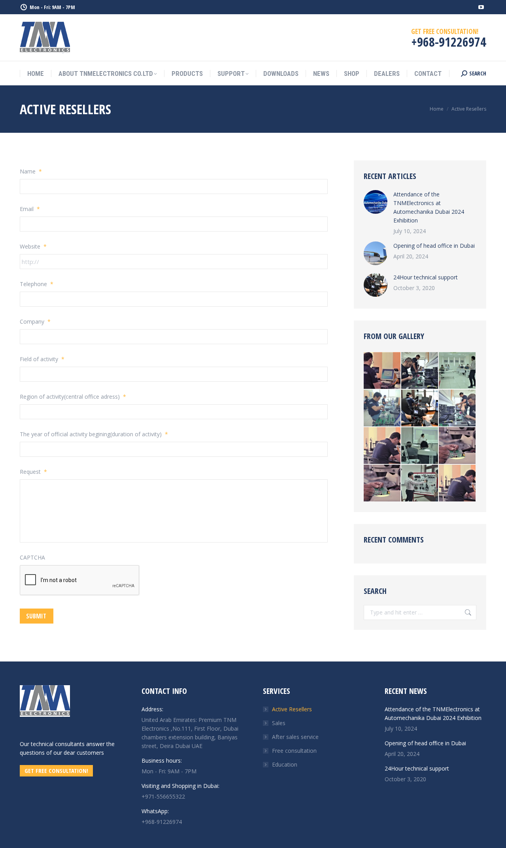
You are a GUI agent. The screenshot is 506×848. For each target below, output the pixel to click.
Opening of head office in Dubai (434, 245)
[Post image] (375, 202)
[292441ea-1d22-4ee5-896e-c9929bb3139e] (420, 446)
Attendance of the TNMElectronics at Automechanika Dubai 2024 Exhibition (428, 207)
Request (33, 471)
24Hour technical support (425, 277)
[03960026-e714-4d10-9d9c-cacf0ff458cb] (382, 408)
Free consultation (294, 750)
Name (31, 171)
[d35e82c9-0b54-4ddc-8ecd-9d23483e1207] (420, 483)
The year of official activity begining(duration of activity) (94, 434)
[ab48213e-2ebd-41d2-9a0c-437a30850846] (420, 408)
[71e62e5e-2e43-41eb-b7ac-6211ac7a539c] (457, 408)
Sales (278, 723)
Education (284, 764)
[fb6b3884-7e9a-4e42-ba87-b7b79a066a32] (457, 446)
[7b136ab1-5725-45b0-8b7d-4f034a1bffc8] (457, 371)
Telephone (36, 284)
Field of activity (42, 359)
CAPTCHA (32, 557)
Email (30, 209)
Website (33, 246)
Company (35, 321)
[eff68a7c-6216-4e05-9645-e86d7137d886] (382, 446)
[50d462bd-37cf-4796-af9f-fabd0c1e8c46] (382, 371)
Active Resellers (292, 709)
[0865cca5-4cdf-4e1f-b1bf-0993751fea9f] (420, 371)
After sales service (295, 737)
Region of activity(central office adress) (73, 396)
